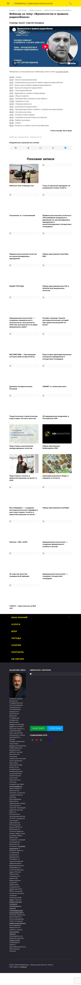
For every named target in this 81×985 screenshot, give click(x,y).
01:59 (11, 80)
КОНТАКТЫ (17, 652)
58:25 (11, 125)
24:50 (11, 96)
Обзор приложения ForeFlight (55, 508)
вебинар (13, 137)
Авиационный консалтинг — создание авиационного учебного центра (55, 544)
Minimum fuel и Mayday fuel (21, 186)
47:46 (11, 120)
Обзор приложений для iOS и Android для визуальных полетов (55, 288)
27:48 (11, 101)
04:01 (11, 82)
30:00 (11, 104)
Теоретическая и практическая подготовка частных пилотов (23, 417)
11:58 (11, 88)
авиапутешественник (17, 923)
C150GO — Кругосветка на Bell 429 (22, 607)
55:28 (11, 123)
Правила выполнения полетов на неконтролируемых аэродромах (23, 256)
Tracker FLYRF (14, 940)
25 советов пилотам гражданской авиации (19, 575)
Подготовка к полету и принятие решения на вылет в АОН (23, 478)
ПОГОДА (16, 638)
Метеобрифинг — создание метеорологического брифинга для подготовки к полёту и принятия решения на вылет (23, 511)
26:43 (11, 99)
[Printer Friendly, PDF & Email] (61, 131)
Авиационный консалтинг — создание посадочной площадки (55, 576)
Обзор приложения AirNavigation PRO (51, 447)
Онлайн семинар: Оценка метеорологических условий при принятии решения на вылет (55, 321)
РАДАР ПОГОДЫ (16, 286)
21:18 (11, 93)
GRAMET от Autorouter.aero (54, 386)
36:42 (11, 109)
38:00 (11, 112)
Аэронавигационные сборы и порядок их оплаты (55, 477)
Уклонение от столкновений (22, 215)
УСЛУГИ (15, 624)
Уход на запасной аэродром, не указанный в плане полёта (56, 187)
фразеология (36, 137)
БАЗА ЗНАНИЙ (19, 617)
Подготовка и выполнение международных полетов (21, 447)
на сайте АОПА (62, 72)
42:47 (11, 117)
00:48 (11, 77)
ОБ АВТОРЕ (17, 659)
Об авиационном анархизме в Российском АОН (55, 417)
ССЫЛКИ (16, 645)
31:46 (11, 107)
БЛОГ (14, 631)
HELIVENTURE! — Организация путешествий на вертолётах (22, 356)
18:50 (11, 90)
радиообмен (24, 137)
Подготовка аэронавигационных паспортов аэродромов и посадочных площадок (56, 357)
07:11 (11, 85)
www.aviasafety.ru (15, 786)
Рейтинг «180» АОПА (18, 542)
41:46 (11, 115)
